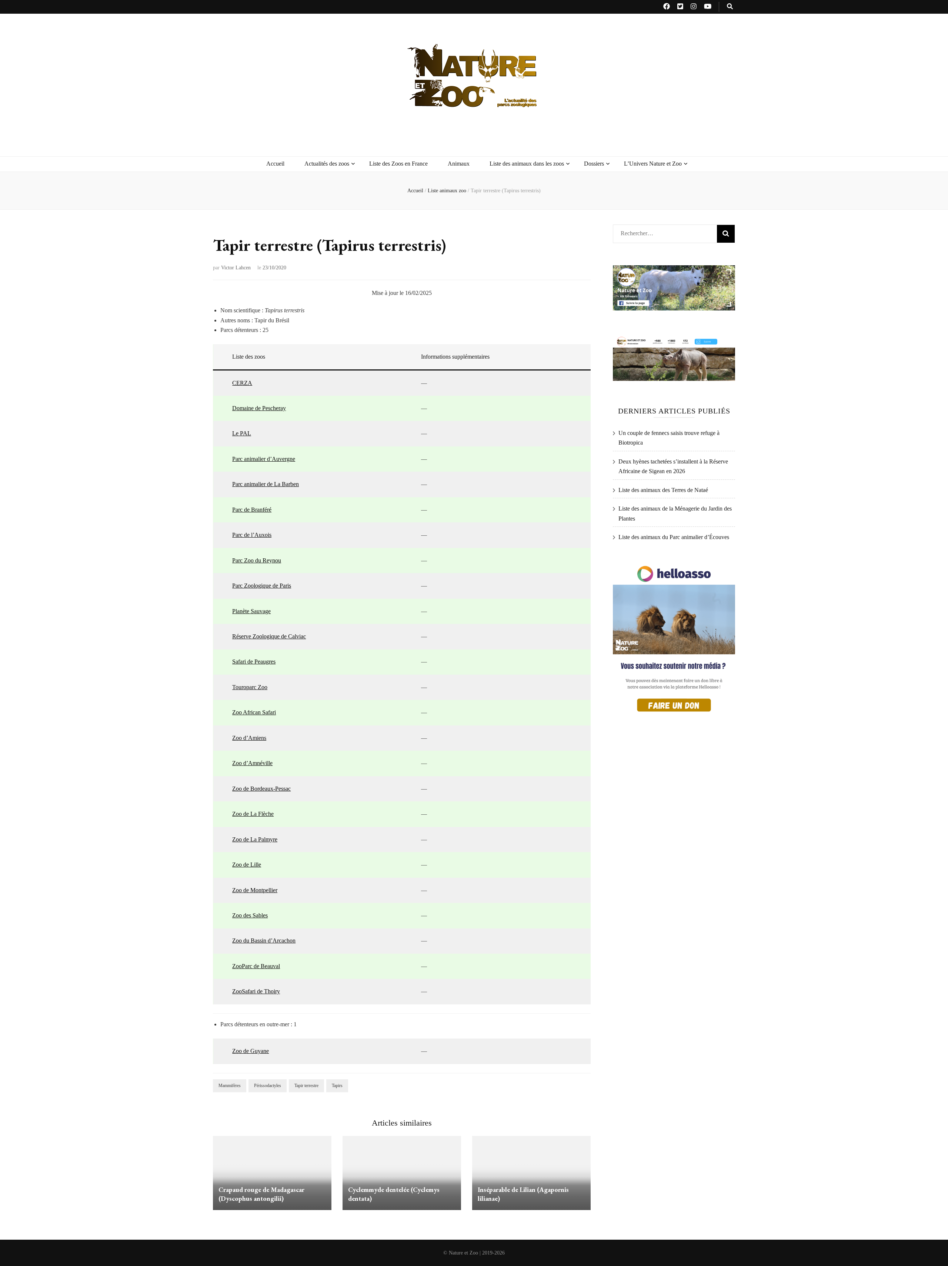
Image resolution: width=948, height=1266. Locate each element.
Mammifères (229, 1085)
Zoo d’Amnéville (252, 763)
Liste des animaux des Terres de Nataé (663, 490)
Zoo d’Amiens (249, 738)
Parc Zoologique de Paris (261, 585)
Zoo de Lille (246, 864)
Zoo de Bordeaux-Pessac (261, 788)
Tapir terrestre (306, 1085)
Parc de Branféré (251, 509)
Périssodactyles (267, 1085)
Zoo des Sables (250, 915)
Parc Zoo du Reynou (256, 560)
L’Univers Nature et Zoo (653, 163)
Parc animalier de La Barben (265, 484)
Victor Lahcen (236, 267)
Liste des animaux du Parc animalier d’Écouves (673, 537)
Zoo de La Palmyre (254, 839)
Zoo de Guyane (250, 1051)
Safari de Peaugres (254, 661)
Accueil (275, 163)
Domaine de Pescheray (259, 408)
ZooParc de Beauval (256, 966)
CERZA (242, 383)
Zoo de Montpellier (254, 890)
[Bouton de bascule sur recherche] (730, 7)
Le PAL (241, 433)
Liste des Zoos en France (398, 163)
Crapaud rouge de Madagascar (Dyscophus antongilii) (261, 1194)
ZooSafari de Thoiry (256, 991)
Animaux (459, 163)
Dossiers (594, 163)
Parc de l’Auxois (251, 535)
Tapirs (337, 1085)
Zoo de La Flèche (253, 814)
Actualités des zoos (326, 163)
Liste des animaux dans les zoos (527, 163)
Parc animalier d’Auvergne (263, 459)
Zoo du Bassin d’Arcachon (264, 940)
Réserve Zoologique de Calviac (269, 636)
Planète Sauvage (251, 611)
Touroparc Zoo (249, 687)
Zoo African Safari (254, 712)
